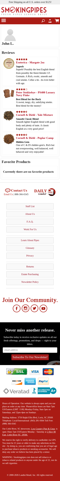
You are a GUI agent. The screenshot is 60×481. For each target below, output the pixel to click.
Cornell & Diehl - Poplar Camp (35, 137)
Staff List (30, 206)
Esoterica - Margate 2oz (30, 62)
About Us (30, 214)
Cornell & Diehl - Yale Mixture (34, 114)
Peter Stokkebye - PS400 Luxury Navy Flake (35, 94)
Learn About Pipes (30, 240)
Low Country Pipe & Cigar (43, 429)
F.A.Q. (30, 221)
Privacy (30, 255)
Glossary (30, 248)
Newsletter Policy (30, 282)
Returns (30, 266)
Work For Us (30, 229)
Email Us (8, 194)
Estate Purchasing (30, 274)
